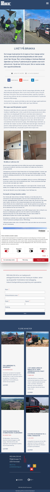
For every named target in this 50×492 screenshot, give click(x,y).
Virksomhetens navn (11, 295)
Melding (7, 307)
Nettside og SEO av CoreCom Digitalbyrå (25, 490)
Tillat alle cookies (41, 259)
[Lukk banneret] (48, 231)
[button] (47, 3)
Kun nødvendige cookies (9, 259)
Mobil (7, 301)
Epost (27, 301)
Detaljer (44, 255)
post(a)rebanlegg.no (15, 467)
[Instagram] (34, 465)
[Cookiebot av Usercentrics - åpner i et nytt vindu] (39, 231)
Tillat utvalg (25, 259)
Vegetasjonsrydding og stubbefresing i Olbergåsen (12, 432)
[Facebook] (28, 465)
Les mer (5, 385)
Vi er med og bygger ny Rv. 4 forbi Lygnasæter (37, 434)
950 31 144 (12, 465)
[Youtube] (31, 469)
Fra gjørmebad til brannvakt (9, 366)
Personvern (29, 487)
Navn (6, 289)
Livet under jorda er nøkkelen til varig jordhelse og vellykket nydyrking (36, 370)
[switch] (19, 251)
